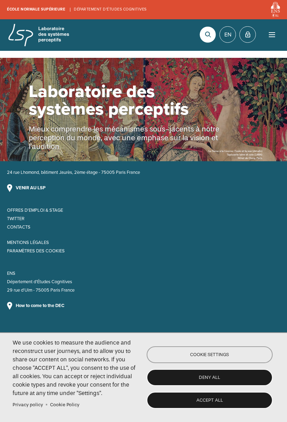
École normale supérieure (36, 9)
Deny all (209, 377)
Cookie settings (209, 355)
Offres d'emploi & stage (35, 210)
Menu (272, 34)
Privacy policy (28, 405)
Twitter (15, 219)
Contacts (18, 227)
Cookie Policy (64, 405)
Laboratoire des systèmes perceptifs (38, 35)
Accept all (209, 400)
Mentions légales (28, 242)
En (227, 34)
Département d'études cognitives (110, 9)
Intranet (247, 34)
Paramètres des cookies (36, 251)
